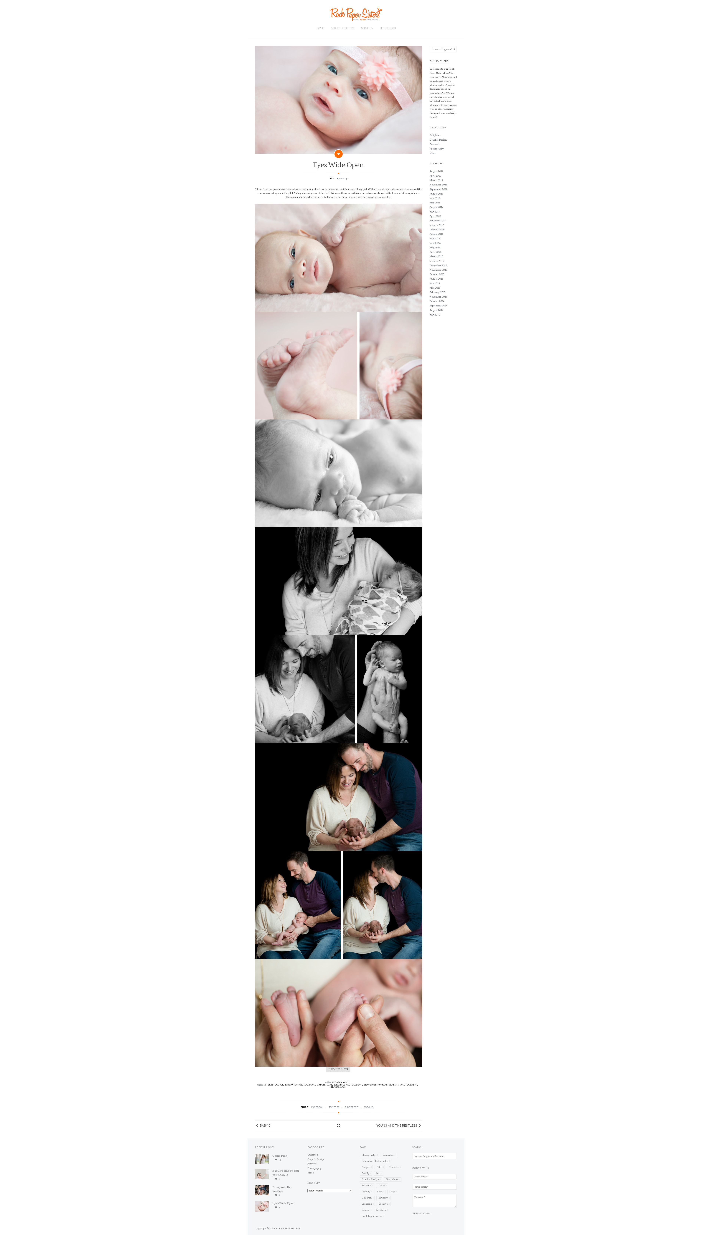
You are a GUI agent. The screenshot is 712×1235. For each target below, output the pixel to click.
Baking (365, 1210)
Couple (366, 1167)
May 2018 (435, 202)
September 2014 (438, 305)
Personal (434, 144)
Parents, (394, 1084)
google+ (369, 1107)
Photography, (409, 1084)
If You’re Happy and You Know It (285, 1173)
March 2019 (436, 180)
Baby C (265, 1125)
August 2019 (437, 171)
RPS (332, 178)
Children (367, 1197)
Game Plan (279, 1156)
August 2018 (437, 193)
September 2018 (439, 189)
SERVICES (367, 28)
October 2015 (437, 274)
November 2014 (438, 296)
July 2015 (435, 283)
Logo (392, 1191)
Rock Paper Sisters (372, 1216)
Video (433, 153)
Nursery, (383, 1084)
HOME (320, 28)
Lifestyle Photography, (348, 1084)
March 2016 (436, 256)
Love (380, 1191)
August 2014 (436, 310)
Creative (383, 1203)
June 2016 (435, 243)
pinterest (351, 1107)
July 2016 (435, 238)
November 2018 (438, 184)
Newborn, (370, 1084)
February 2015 (437, 292)
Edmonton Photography (375, 1161)
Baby (379, 1167)
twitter (334, 1107)
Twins (381, 1185)
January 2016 (437, 261)
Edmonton (388, 1154)
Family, (321, 1084)
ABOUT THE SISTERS (342, 28)
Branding (367, 1203)
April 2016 (435, 251)
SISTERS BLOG (388, 28)
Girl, (330, 1084)
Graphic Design (438, 139)
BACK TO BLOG (338, 1069)
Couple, (279, 1084)
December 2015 (438, 265)
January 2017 (437, 225)
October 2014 (437, 301)
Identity (366, 1191)
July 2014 (435, 314)
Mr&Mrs (381, 1210)
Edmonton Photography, (300, 1084)
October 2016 (437, 229)
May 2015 (435, 287)
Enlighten (435, 135)
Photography (340, 1082)
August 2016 (437, 234)
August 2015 (436, 278)
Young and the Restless (396, 1125)
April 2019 (435, 175)
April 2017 (435, 216)
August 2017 (436, 207)
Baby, (270, 1084)
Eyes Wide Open (283, 1203)
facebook (317, 1107)
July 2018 (435, 198)
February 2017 (437, 220)
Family (365, 1173)
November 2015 (438, 269)
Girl (378, 1173)
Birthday (383, 1197)
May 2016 (435, 247)
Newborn (394, 1167)
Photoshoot (337, 1087)
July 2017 (435, 211)
